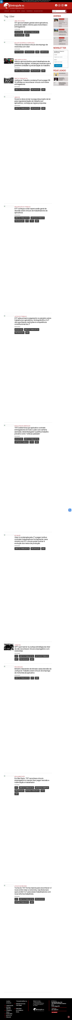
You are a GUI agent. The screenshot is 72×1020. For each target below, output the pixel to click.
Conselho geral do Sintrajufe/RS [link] (63, 32)
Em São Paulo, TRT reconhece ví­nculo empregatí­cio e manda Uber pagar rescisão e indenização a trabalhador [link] (31, 780)
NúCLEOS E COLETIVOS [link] (38, 10)
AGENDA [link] (57, 16)
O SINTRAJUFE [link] (9, 1005)
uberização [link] (44, 52)
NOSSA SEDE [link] (9, 1013)
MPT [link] (16, 659)
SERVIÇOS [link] (23, 10)
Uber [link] (27, 35)
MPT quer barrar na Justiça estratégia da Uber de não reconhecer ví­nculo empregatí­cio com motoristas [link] (32, 649)
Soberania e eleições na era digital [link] (62, 40)
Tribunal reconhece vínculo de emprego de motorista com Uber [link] (31, 45)
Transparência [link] (29, 10)
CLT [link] (16, 656)
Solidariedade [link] (62, 73)
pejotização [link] (19, 52)
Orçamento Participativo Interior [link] (62, 79)
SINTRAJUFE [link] (6, 10)
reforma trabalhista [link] (32, 790)
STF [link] (27, 221)
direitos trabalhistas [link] (32, 32)
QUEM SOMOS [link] (12, 10)
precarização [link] (19, 35)
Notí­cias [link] (18, 10)
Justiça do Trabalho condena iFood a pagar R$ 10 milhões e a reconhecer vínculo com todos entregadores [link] (32, 82)
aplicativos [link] (18, 32)
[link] (26, 5)
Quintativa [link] (61, 21)
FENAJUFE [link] (8, 1017)
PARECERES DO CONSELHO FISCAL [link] (19, 1010)
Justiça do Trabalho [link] (37, 218)
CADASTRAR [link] (58, 65)
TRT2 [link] (31, 442)
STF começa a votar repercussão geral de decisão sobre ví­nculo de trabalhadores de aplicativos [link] (30, 210)
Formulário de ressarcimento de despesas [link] (62, 83)
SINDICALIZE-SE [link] (7, 14)
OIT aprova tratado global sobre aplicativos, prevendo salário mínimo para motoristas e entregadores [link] (31, 25)
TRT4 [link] (31, 221)
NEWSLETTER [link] (59, 48)
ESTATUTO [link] (9, 1015)
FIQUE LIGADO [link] (59, 70)
